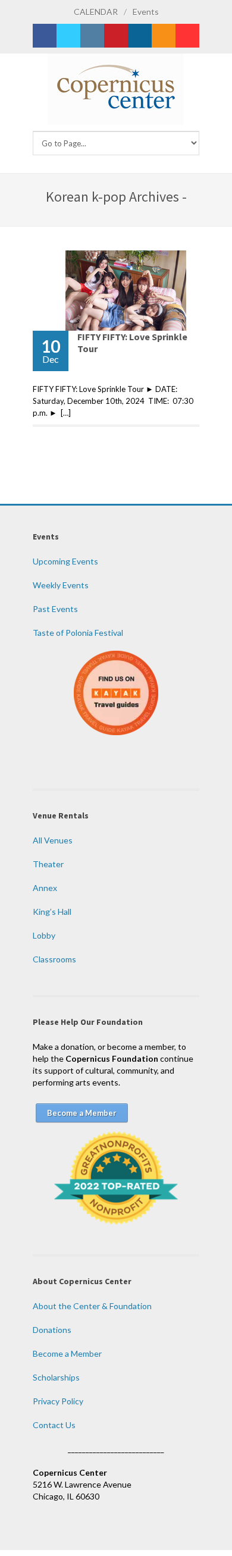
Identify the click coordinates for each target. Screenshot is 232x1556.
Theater (48, 864)
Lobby (44, 935)
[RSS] (163, 36)
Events (146, 12)
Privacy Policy (58, 1401)
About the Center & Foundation (92, 1306)
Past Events (55, 609)
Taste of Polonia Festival (78, 633)
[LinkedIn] (140, 36)
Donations (52, 1330)
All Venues (53, 840)
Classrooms (54, 959)
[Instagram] (92, 36)
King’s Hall (52, 911)
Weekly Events (61, 585)
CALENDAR (96, 12)
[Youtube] (187, 36)
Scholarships (56, 1377)
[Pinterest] (116, 36)
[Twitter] (68, 36)
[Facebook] (45, 36)
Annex (45, 888)
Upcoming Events (65, 561)
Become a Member (67, 1353)
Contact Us (54, 1425)
